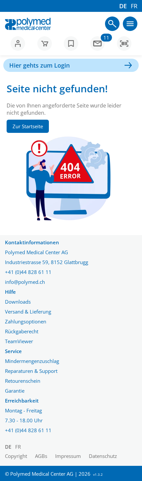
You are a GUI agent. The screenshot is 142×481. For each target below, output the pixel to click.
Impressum (68, 456)
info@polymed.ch (25, 282)
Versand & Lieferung (28, 311)
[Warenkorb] (44, 43)
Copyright (16, 456)
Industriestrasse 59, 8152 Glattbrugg (46, 262)
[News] (97, 43)
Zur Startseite (28, 126)
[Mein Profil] (18, 43)
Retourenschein (22, 380)
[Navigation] (130, 23)
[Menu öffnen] (112, 23)
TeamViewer (19, 341)
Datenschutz (103, 456)
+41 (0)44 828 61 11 (28, 272)
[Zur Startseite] (28, 24)
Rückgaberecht (21, 331)
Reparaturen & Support (31, 371)
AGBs (41, 456)
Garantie (14, 390)
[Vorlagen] (71, 43)
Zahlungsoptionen (25, 321)
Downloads (18, 301)
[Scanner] (124, 43)
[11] (97, 46)
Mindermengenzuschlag (32, 361)
